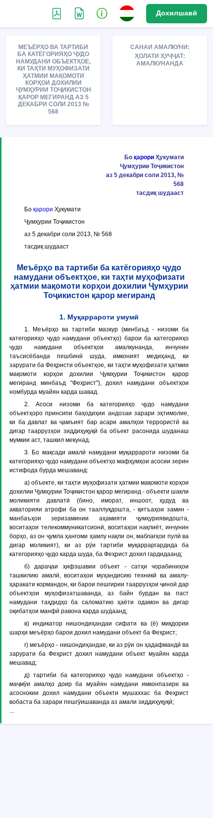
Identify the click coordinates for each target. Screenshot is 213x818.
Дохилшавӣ (176, 13)
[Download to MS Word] (56, 12)
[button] (102, 12)
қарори (144, 157)
